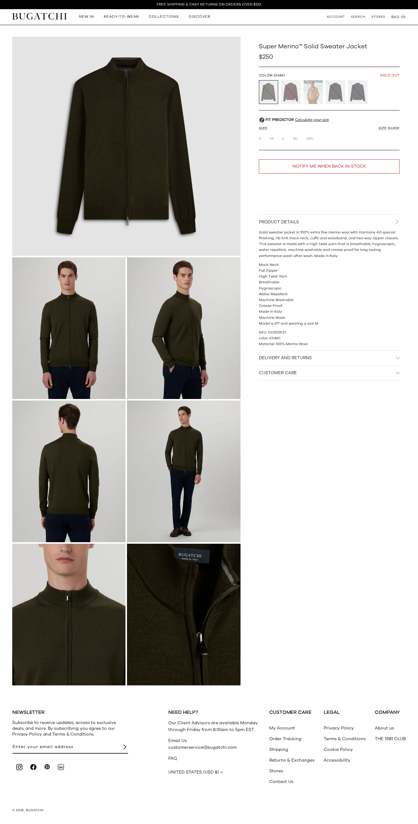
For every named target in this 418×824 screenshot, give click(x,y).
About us (384, 728)
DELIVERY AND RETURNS (285, 358)
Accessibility (337, 760)
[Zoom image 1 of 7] (126, 146)
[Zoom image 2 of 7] (68, 328)
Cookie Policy (338, 749)
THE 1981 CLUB (390, 739)
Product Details (279, 222)
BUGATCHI (35, 810)
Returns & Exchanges (292, 760)
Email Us (177, 741)
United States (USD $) (193, 772)
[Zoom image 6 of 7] (68, 614)
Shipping (278, 749)
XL (295, 139)
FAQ (172, 758)
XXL (310, 139)
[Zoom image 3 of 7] (183, 328)
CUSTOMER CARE (278, 373)
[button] (398, 17)
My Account (282, 728)
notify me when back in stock (329, 167)
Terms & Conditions (345, 739)
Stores (276, 771)
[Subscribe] (125, 747)
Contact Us (281, 782)
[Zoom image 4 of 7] (68, 471)
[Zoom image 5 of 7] (183, 471)
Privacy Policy (339, 728)
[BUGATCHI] (39, 16)
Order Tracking (285, 739)
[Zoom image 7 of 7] (183, 614)
